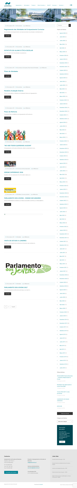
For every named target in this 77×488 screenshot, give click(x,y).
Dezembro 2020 (63, 274)
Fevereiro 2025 (63, 100)
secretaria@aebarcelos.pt (33, 467)
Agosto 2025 (63, 77)
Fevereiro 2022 (63, 226)
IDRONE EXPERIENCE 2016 (13, 172)
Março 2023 (62, 181)
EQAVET (49, 5)
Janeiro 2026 (63, 59)
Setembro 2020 (63, 286)
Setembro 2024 (63, 118)
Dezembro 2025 (63, 62)
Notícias (28, 194)
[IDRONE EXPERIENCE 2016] (10, 163)
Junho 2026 (62, 40)
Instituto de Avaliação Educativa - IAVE (59, 468)
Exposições (27, 168)
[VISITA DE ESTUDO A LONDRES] (23, 224)
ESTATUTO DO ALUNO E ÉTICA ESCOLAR (18, 50)
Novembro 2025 (63, 66)
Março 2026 (62, 51)
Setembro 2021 (63, 245)
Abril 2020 (62, 304)
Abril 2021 (62, 260)
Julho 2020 (62, 293)
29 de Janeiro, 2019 (10, 25)
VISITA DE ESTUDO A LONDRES (15, 241)
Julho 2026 (62, 36)
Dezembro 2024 (63, 107)
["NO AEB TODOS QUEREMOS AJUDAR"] (14, 133)
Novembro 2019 (63, 323)
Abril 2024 (62, 133)
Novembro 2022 (63, 196)
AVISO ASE (59, 406)
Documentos (19, 25)
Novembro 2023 (63, 152)
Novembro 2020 (63, 278)
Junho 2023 (62, 170)
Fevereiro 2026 (63, 55)
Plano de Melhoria (10, 112)
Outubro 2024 (63, 115)
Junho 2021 (62, 252)
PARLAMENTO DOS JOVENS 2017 (15, 287)
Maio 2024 (62, 129)
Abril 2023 (62, 178)
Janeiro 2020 (63, 315)
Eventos (23, 168)
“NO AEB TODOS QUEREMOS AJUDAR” (17, 146)
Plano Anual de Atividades (33, 67)
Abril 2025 (62, 92)
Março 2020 (62, 308)
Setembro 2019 (63, 330)
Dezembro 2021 (63, 234)
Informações (26, 5)
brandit (41, 484)
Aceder (62, 441)
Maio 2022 (62, 215)
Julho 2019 (62, 338)
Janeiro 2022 (63, 230)
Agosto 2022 (63, 208)
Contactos (61, 5)
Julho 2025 (62, 81)
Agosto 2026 (63, 33)
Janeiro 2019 (63, 360)
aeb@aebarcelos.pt (32, 462)
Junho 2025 (62, 85)
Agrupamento (18, 5)
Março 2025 (62, 96)
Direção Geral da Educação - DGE (58, 459)
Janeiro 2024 (63, 144)
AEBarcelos (28, 25)
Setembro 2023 (63, 159)
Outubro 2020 (63, 282)
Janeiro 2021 (63, 271)
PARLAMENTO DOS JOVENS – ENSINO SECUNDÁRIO (22, 198)
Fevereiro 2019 (63, 356)
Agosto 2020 (63, 289)
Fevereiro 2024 (63, 141)
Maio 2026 (62, 44)
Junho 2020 (62, 297)
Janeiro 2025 (63, 103)
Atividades (19, 194)
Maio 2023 (62, 174)
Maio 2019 (62, 345)
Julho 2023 (62, 167)
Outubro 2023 (63, 155)
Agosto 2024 (63, 122)
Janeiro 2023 (63, 189)
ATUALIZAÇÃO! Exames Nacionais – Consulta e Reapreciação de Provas (65, 377)
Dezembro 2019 (63, 319)
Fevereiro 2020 (63, 312)
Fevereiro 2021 (63, 267)
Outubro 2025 (63, 70)
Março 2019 (62, 353)
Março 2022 (62, 222)
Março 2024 (62, 137)
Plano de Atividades (11, 71)
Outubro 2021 (63, 241)
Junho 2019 (62, 341)
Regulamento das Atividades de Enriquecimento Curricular (24, 29)
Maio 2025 (62, 89)
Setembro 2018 (63, 364)
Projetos (33, 5)
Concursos (54, 5)
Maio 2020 (62, 300)
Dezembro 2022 (63, 193)
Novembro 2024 (63, 111)
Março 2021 (62, 263)
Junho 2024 (62, 126)
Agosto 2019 (63, 334)
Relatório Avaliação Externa (13, 91)
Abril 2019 (62, 349)
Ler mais (8, 35)
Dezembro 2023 (63, 148)
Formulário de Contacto (11, 472)
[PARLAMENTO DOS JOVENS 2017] (28, 269)
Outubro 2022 (63, 200)
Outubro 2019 (63, 327)
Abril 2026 (62, 48)
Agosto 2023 (63, 163)
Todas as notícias (65, 413)
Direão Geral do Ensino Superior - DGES (59, 472)
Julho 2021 (62, 248)
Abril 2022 (62, 219)
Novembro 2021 (63, 237)
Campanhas (19, 141)
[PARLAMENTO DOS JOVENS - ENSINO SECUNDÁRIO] (10, 190)
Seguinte (13, 306)
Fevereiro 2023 (63, 185)
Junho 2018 (62, 367)
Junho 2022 (62, 211)
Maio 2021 (62, 256)
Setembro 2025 (63, 74)
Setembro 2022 (63, 204)
